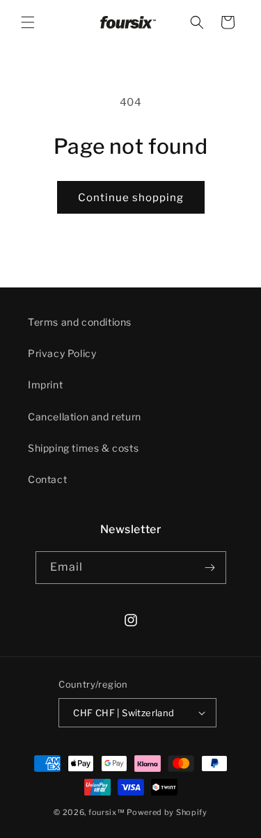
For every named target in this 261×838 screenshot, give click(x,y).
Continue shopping (131, 197)
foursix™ (106, 812)
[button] (28, 22)
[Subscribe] (210, 567)
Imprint (45, 384)
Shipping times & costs (83, 448)
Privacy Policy (62, 353)
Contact (47, 479)
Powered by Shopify (167, 812)
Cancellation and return (84, 416)
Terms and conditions (80, 322)
